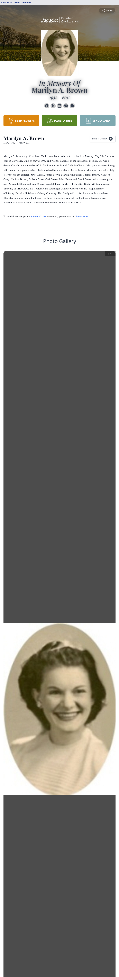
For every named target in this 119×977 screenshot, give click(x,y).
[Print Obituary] (72, 105)
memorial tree (38, 216)
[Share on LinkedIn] (59, 105)
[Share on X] (53, 105)
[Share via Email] (65, 105)
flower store (82, 216)
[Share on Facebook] (46, 105)
